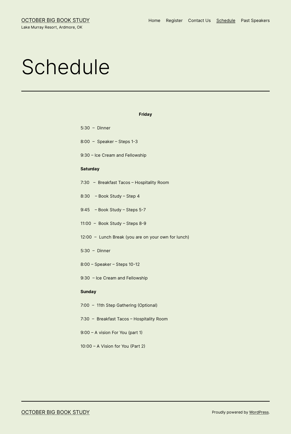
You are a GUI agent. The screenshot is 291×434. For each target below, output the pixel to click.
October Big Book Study (55, 20)
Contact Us (199, 20)
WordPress (259, 412)
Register (174, 20)
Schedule (225, 20)
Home (154, 20)
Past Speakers (255, 20)
